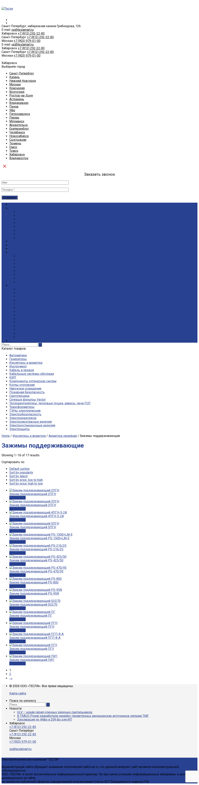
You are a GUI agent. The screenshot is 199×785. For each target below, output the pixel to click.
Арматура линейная (63, 436)
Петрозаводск (19, 114)
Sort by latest (18, 476)
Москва (15, 84)
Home (6, 436)
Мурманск (16, 121)
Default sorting (19, 469)
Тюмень (15, 143)
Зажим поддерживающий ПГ (30, 615)
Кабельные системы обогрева (31, 374)
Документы (25, 215)
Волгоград (16, 92)
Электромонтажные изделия (30, 422)
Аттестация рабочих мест (35, 271)
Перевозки (25, 263)
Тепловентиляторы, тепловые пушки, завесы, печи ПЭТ (50, 403)
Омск (13, 147)
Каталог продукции (23, 204)
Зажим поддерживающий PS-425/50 (36, 560)
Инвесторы (25, 333)
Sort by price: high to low (26, 483)
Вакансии (24, 219)
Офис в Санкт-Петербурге (36, 212)
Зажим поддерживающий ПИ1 (31, 660)
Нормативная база (30, 308)
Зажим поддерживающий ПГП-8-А (34, 638)
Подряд (14, 252)
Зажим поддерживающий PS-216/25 (36, 549)
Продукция (17, 241)
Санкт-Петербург (21, 73)
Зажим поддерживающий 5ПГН (32, 527)
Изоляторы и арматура (25, 363)
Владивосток (18, 158)
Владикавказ (18, 103)
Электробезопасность (25, 414)
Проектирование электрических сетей (45, 267)
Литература (25, 300)
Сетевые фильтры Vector (27, 399)
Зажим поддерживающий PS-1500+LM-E (39, 538)
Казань (14, 77)
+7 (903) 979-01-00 (27, 41)
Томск (13, 151)
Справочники (26, 296)
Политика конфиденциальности (40, 237)
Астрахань (16, 99)
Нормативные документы (36, 289)
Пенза (13, 106)
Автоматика (18, 355)
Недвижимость (28, 337)
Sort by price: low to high (26, 480)
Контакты (16, 341)
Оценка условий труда (33, 260)
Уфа (12, 110)
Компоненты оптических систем (32, 381)
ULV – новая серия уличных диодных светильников (54, 712)
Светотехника (19, 396)
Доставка (16, 245)
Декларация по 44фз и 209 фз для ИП (44, 719)
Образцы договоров (32, 304)
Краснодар (17, 88)
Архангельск (18, 125)
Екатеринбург (19, 129)
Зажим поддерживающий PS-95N (34, 593)
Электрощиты (19, 429)
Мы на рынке (27, 223)
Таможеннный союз (31, 315)
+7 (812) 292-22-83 (31, 33)
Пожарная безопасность (27, 392)
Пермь (14, 117)
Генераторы (18, 359)
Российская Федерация (34, 311)
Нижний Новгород (22, 81)
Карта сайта (17, 693)
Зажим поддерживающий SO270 (33, 604)
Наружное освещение (25, 388)
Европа (22, 326)
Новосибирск (19, 136)
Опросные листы (29, 293)
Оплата (14, 249)
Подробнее (17, 498)
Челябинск (17, 132)
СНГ (20, 322)
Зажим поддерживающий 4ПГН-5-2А (36, 516)
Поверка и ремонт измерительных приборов (50, 282)
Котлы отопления (22, 385)
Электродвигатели (22, 418)
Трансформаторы (22, 407)
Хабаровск (17, 154)
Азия (20, 330)
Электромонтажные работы (37, 278)
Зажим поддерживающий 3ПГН (32, 505)
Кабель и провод (21, 370)
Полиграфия (26, 274)
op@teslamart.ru (22, 30)
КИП (12, 377)
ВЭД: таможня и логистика (36, 319)
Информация (18, 285)
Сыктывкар (17, 140)
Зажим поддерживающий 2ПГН (32, 494)
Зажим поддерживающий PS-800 (33, 582)
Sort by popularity (21, 472)
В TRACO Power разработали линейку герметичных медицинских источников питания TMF (83, 716)
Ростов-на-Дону (21, 95)
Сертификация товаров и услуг (39, 256)
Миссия (22, 226)
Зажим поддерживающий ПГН (31, 627)
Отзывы (23, 234)
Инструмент (18, 366)
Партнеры (24, 230)
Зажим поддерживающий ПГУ (31, 649)
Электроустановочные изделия (32, 425)
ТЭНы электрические (25, 410)
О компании (18, 208)
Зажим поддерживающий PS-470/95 (36, 571)
